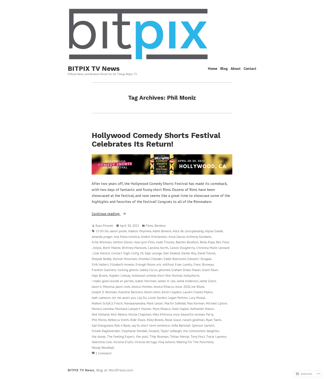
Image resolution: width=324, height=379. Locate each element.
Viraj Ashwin (166, 342)
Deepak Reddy (101, 259)
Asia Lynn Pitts (144, 242)
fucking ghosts (128, 270)
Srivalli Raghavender (106, 331)
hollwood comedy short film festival (157, 275)
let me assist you (124, 297)
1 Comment (103, 353)
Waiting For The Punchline (194, 342)
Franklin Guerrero (104, 270)
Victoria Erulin (123, 342)
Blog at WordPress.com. (115, 370)
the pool (142, 336)
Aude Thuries (165, 242)
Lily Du (141, 297)
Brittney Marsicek (134, 248)
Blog (224, 68)
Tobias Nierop (179, 336)
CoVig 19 (137, 253)
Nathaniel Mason (202, 309)
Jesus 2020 (182, 286)
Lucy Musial (197, 297)
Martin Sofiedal (175, 303)
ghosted (164, 270)
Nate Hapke (180, 309)
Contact (250, 68)
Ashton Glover (123, 242)
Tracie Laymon (216, 336)
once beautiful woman (189, 314)
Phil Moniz (99, 320)
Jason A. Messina (103, 286)
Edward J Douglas (199, 259)
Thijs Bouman (158, 336)
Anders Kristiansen (154, 236)
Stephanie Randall (134, 331)
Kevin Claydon (171, 292)
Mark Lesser (155, 303)
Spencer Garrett (203, 325)
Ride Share (137, 320)
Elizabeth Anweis (122, 264)
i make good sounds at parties (113, 281)
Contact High (120, 253)
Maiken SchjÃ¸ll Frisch (107, 303)
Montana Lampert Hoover (133, 309)
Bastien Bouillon (187, 242)
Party (209, 314)
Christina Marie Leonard (212, 248)
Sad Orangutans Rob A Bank (111, 325)
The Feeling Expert (120, 336)
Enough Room (145, 264)
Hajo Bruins (99, 275)
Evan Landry (183, 264)
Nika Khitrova (162, 314)
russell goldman (193, 320)
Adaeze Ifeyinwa (139, 231)
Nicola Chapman (139, 314)
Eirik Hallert (100, 264)
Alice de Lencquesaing (188, 231)
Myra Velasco (161, 309)
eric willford (165, 264)
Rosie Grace (173, 320)
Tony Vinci (197, 336)
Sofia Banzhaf (180, 325)
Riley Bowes (155, 320)
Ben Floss (222, 242)
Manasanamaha (134, 303)
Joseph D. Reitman (104, 292)
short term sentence (155, 325)
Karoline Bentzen (130, 292)
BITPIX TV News (94, 68)
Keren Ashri (152, 292)
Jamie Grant (208, 281)
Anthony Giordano (198, 236)
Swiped (154, 331)
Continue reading (106, 214)
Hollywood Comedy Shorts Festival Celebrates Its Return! (156, 139)
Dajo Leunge (153, 253)
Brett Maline (112, 248)
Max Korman (195, 303)
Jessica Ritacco (164, 286)
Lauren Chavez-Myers (197, 292)
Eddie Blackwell (175, 259)
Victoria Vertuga (145, 342)
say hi (135, 325)
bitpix (97, 248)
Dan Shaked (171, 253)
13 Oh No (102, 231)
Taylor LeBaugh (171, 331)
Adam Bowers (161, 231)
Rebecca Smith (118, 320)
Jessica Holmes (142, 286)
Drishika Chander (150, 259)
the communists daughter (201, 331)
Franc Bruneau (204, 264)
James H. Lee (166, 281)
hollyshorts (191, 275)
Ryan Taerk (213, 320)
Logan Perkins (178, 297)
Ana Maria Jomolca (126, 236)
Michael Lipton (216, 303)
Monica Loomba (102, 309)
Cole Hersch (101, 253)
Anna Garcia (176, 236)
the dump (98, 336)
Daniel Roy (188, 253)
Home (212, 68)
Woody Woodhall (103, 347)
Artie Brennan (101, 242)
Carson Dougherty (182, 248)
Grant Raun (210, 270)
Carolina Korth (158, 248)
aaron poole (118, 231)
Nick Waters (119, 314)
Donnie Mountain (125, 259)
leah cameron (101, 297)
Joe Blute (197, 286)
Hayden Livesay (119, 275)
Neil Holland (100, 314)
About (236, 68)
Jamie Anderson (187, 281)
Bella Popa (207, 242)
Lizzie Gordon (157, 297)
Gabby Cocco (148, 270)
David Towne (206, 253)
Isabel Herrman (145, 281)
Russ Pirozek (104, 225)
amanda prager (102, 236)
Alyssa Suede (214, 231)
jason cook (123, 286)
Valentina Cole (102, 342)
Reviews (160, 225)
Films (149, 225)
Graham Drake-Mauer (186, 270)
